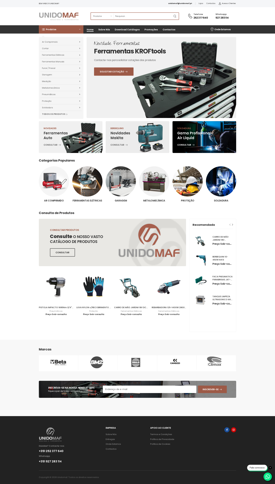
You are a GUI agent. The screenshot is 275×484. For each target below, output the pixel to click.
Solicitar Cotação (120, 86)
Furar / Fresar (49, 68)
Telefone (198, 14)
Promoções (151, 29)
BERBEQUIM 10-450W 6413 (220, 258)
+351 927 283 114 (50, 461)
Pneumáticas (49, 94)
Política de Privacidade (162, 439)
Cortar (45, 48)
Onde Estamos (222, 29)
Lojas (201, 3)
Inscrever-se (211, 389)
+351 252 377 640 (51, 451)
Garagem (47, 74)
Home (90, 29)
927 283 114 (222, 18)
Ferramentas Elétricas (53, 54)
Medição (46, 81)
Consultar (50, 145)
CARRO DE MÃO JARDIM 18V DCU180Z (133, 307)
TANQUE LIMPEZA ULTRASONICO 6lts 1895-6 (222, 299)
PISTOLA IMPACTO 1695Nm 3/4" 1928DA (59, 307)
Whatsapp (221, 14)
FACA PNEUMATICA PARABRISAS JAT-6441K (222, 279)
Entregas (110, 439)
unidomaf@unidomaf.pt (180, 3)
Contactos (210, 3)
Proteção (47, 101)
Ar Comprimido (50, 41)
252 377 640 (201, 18)
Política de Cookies (160, 444)
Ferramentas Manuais (53, 61)
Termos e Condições (161, 434)
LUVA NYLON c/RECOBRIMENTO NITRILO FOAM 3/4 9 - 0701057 (108, 307)
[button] (61, 29)
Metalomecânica (51, 87)
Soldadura (47, 107)
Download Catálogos (127, 29)
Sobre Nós (104, 29)
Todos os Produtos (53, 114)
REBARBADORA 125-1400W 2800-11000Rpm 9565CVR (179, 307)
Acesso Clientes (229, 3)
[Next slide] (232, 224)
